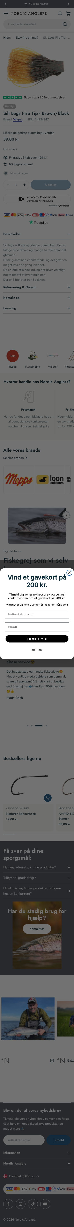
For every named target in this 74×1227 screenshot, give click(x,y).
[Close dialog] (69, 572)
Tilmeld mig (37, 638)
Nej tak (37, 649)
